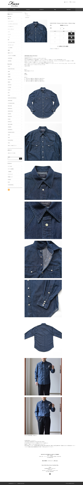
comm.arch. (9, 84)
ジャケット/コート (10, 21)
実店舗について (10, 176)
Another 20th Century (11, 68)
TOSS (9, 137)
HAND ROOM (27, 17)
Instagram (9, 179)
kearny (9, 95)
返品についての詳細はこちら (55, 48)
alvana (9, 66)
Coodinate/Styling (10, 184)
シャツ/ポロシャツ (27, 15)
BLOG (9, 182)
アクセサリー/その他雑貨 (12, 55)
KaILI (8, 92)
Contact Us (41, 9)
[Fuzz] (14, 7)
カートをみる (10, 166)
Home (14, 9)
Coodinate (28, 9)
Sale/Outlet (9, 60)
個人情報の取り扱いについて (12, 483)
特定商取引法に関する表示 (21, 483)
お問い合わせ (56, 460)
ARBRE (9, 74)
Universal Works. (10, 140)
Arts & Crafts (10, 79)
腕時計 (9, 50)
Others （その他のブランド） (12, 145)
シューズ (9, 34)
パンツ (9, 31)
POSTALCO (10, 121)
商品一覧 (9, 18)
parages (9, 119)
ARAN (9, 71)
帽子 (8, 39)
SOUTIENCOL (10, 129)
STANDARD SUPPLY (11, 132)
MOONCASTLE (10, 111)
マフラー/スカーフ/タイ (11, 42)
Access (50, 465)
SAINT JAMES (10, 124)
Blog (55, 9)
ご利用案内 (9, 171)
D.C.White (9, 87)
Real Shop (68, 9)
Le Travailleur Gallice (11, 103)
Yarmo (9, 142)
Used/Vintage (10, 58)
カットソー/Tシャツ (11, 29)
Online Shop (46, 465)
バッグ (9, 37)
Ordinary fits (10, 116)
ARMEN (9, 76)
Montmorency (10, 108)
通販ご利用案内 (44, 460)
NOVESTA (9, 113)
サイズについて (50, 460)
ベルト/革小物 (10, 47)
